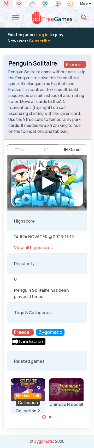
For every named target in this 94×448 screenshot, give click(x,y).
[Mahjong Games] (57, 4)
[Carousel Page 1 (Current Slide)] (44, 417)
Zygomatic (44, 441)
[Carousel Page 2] (50, 417)
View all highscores (33, 247)
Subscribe (39, 41)
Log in (42, 34)
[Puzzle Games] (70, 4)
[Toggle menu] (16, 17)
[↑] (86, 438)
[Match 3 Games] (44, 4)
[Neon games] (6, 4)
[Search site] (84, 17)
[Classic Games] (19, 4)
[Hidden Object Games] (32, 4)
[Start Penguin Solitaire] (47, 183)
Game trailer (74, 151)
